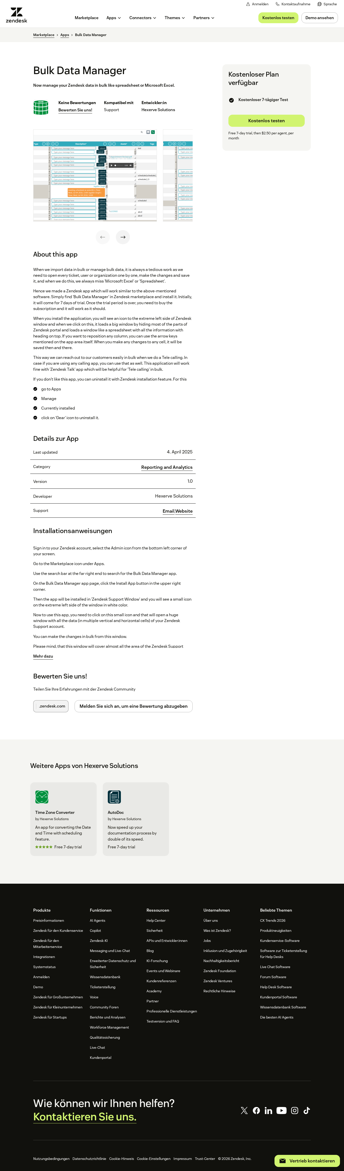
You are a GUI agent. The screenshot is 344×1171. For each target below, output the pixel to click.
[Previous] (103, 237)
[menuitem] (327, 4)
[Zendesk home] (18, 15)
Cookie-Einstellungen (153, 1158)
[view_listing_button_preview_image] (95, 175)
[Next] (123, 237)
